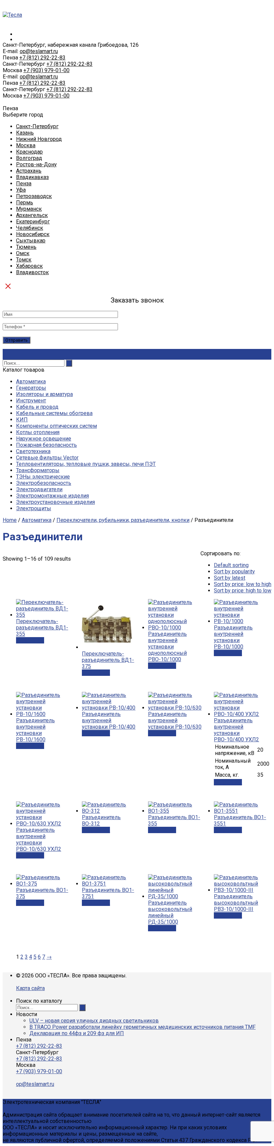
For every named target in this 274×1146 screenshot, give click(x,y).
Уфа (21, 190)
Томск (23, 259)
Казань (25, 133)
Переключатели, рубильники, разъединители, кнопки (122, 520)
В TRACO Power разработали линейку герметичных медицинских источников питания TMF (142, 1027)
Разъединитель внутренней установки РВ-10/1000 (233, 637)
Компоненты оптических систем (56, 426)
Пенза (23, 183)
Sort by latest (229, 578)
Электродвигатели (39, 489)
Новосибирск (32, 234)
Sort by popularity (234, 571)
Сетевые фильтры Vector (47, 457)
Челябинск (29, 228)
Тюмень (26, 247)
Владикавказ (32, 177)
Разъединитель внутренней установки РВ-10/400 (108, 720)
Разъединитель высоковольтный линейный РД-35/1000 (170, 912)
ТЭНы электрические (43, 476)
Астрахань (28, 171)
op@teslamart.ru (39, 51)
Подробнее (30, 640)
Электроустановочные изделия (55, 502)
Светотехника (33, 451)
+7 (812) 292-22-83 (42, 57)
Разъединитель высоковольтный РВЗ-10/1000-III (236, 902)
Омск (22, 253)
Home (10, 520)
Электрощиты (33, 508)
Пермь (24, 202)
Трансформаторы (37, 470)
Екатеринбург (33, 221)
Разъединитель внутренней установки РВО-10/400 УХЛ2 (236, 730)
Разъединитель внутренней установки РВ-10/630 (174, 720)
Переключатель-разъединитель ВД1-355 (42, 627)
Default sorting (231, 565)
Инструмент (31, 400)
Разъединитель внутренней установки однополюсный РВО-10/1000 (167, 646)
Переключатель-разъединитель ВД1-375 (108, 660)
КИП (22, 419)
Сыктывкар (30, 240)
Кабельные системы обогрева (54, 413)
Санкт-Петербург (37, 126)
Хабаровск (29, 266)
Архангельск (32, 215)
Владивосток (32, 272)
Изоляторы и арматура (44, 394)
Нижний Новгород (39, 139)
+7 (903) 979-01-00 (46, 70)
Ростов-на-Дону (36, 164)
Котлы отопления (37, 432)
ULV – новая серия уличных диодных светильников (94, 1020)
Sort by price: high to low (242, 590)
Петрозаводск (34, 196)
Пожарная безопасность (46, 445)
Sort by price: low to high (242, 584)
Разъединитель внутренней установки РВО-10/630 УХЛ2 (38, 839)
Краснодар (29, 152)
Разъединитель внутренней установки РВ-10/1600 (35, 730)
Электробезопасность (43, 483)
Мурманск (29, 209)
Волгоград (29, 158)
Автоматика (31, 381)
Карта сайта (30, 988)
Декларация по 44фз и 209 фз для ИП (76, 1033)
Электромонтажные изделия (52, 496)
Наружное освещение (43, 438)
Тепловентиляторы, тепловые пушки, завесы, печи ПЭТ (86, 464)
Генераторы (31, 388)
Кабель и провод (37, 407)
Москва (25, 145)
